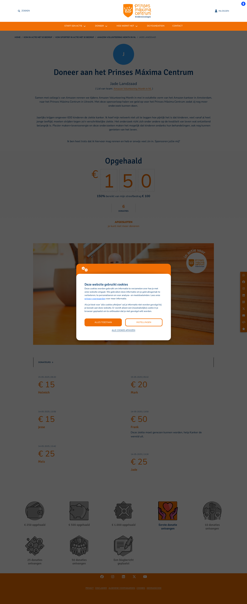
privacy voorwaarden (95, 298)
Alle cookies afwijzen (123, 330)
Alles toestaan (103, 322)
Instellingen (143, 322)
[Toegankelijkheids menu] (243, 4)
